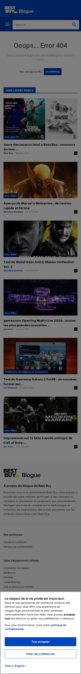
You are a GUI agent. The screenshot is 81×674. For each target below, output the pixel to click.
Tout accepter (40, 641)
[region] (40, 632)
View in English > (16, 665)
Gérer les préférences (40, 653)
